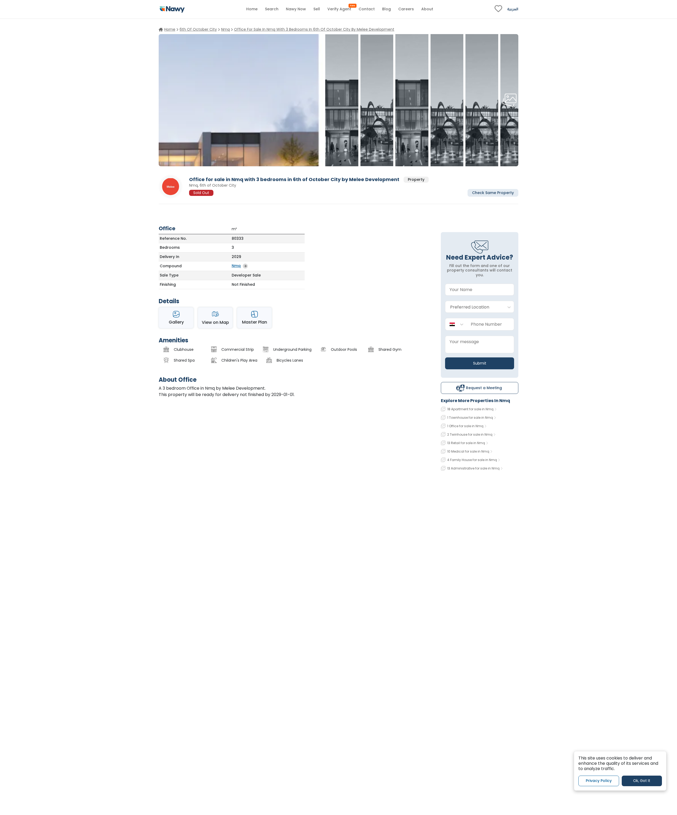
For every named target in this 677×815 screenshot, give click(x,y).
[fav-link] (498, 9)
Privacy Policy (599, 780)
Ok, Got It (641, 780)
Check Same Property (493, 192)
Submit (479, 363)
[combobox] (474, 307)
